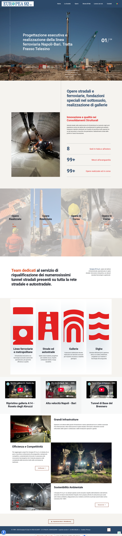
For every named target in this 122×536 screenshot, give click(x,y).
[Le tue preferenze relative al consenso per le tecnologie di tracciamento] (119, 533)
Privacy (88, 530)
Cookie (83, 530)
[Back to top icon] (109, 530)
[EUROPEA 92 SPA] (18, 3)
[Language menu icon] (117, 3)
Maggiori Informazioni (32, 67)
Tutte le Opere (50, 67)
